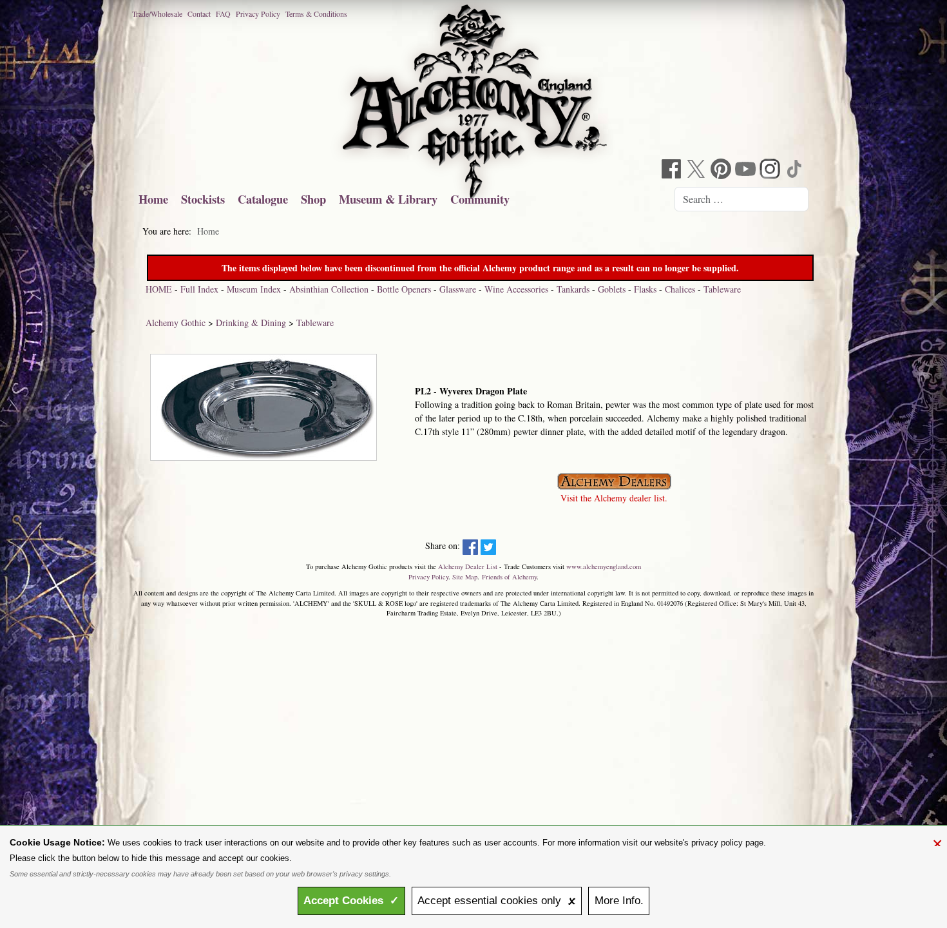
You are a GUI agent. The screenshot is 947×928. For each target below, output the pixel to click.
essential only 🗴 (496, 900)
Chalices (680, 289)
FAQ (223, 13)
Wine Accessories (516, 289)
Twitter (697, 170)
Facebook (673, 170)
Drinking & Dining (251, 322)
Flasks (645, 289)
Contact (199, 13)
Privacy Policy (258, 13)
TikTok (795, 170)
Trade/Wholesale (157, 13)
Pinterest (722, 170)
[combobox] (741, 199)
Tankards (573, 289)
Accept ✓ (351, 900)
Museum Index (254, 289)
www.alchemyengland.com (603, 566)
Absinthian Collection (328, 289)
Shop (313, 199)
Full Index (199, 289)
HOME (159, 289)
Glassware (457, 289)
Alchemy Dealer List (467, 566)
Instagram (771, 170)
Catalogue (263, 199)
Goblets (612, 289)
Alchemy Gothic (176, 322)
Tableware (722, 289)
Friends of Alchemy (509, 576)
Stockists (203, 199)
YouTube (746, 170)
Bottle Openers (404, 289)
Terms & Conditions (316, 13)
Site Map (464, 576)
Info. (619, 900)
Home (153, 199)
